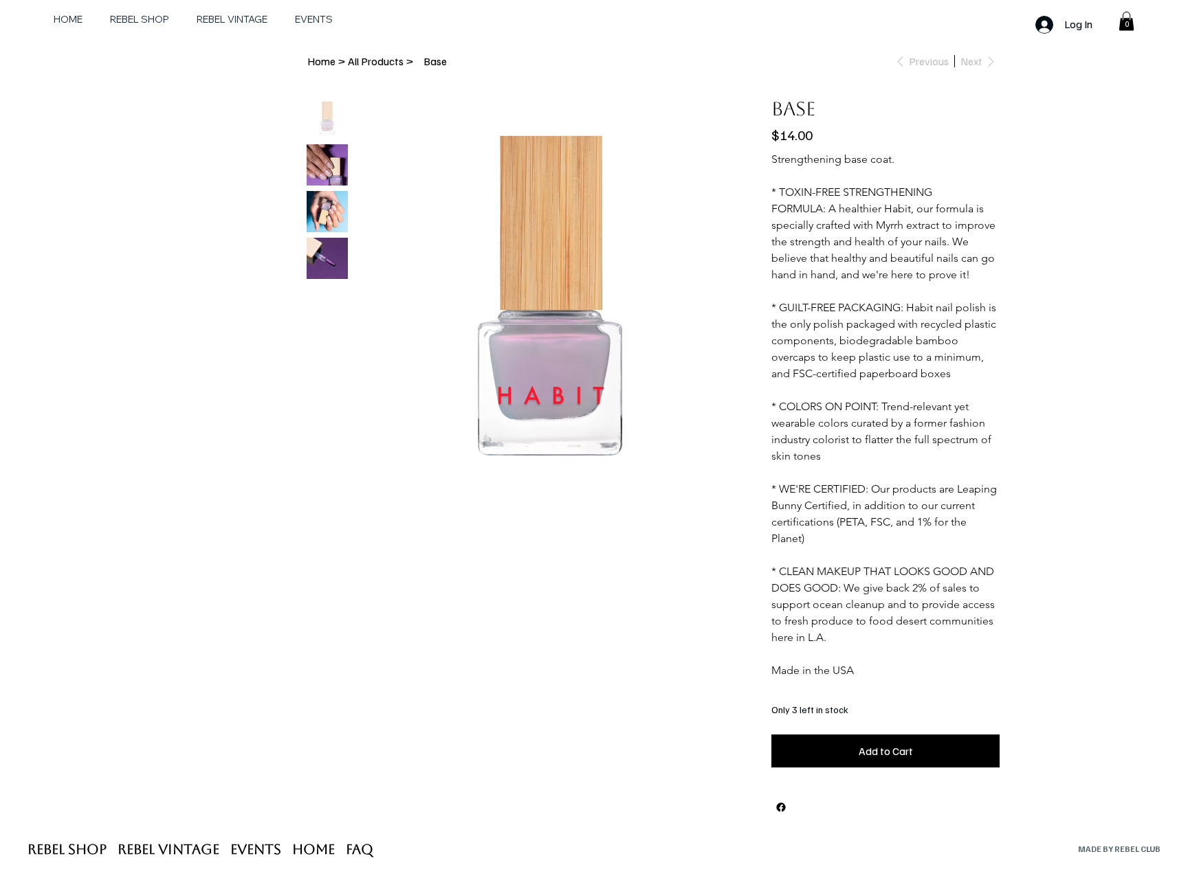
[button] (1126, 21)
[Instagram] (994, 18)
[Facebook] (1015, 18)
